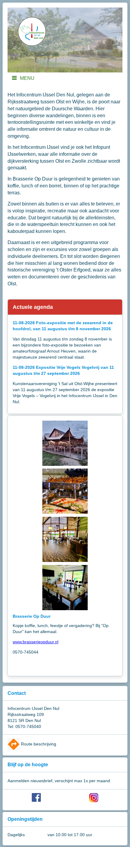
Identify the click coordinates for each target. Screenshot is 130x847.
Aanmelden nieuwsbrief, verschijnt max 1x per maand (59, 780)
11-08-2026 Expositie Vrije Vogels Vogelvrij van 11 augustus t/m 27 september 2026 (63, 370)
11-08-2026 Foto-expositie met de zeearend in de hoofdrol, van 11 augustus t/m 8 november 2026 (63, 325)
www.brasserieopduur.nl (35, 641)
